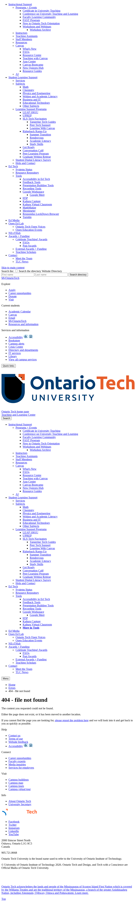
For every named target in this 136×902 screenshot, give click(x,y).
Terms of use (15, 738)
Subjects (20, 83)
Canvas (20, 45)
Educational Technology (36, 102)
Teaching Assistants (27, 36)
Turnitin (27, 217)
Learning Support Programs (31, 109)
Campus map (15, 782)
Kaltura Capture (32, 201)
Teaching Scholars (26, 252)
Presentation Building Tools (38, 185)
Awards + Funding (19, 236)
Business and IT (32, 99)
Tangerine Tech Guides (43, 121)
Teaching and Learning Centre (18, 414)
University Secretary (19, 804)
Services (20, 80)
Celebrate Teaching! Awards (31, 239)
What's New (29, 48)
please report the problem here (72, 720)
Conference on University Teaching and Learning (50, 13)
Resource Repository (27, 172)
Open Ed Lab (16, 223)
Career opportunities (19, 293)
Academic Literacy (40, 140)
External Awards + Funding (31, 248)
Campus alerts (16, 343)
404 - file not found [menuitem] (19, 691)
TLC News (22, 261)
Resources (21, 42)
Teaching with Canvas (35, 58)
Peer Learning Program (36, 153)
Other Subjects (31, 105)
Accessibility (15, 337)
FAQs (26, 51)
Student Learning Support (22, 77)
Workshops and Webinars (37, 26)
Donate (12, 296)
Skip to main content (12, 267)
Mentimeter (29, 210)
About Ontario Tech (19, 801)
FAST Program (31, 20)
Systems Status (24, 169)
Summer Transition (40, 134)
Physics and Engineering (36, 93)
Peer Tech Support (40, 125)
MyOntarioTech (17, 321)
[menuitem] (71, 39)
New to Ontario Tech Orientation (41, 23)
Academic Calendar (19, 311)
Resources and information (23, 324)
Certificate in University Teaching (41, 10)
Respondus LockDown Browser (41, 213)
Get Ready (29, 147)
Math (26, 86)
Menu (5, 678)
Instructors (21, 32)
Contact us (14, 735)
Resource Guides (32, 71)
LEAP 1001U (30, 112)
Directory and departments (23, 349)
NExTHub (14, 232)
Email (11, 317)
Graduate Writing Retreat (37, 156)
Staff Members (24, 39)
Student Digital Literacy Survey (33, 159)
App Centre (29, 61)
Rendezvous (37, 137)
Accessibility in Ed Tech (36, 179)
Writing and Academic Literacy (40, 96)
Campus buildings (18, 779)
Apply (12, 289)
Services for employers (21, 767)
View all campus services (22, 359)
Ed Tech (13, 166)
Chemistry (28, 90)
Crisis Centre (15, 346)
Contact (12, 255)
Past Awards (29, 245)
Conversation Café (33, 150)
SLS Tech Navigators (35, 118)
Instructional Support (20, 4)
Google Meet (37, 194)
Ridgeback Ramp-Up (35, 131)
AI (17, 74)
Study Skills (36, 144)
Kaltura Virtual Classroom (37, 204)
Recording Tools (32, 188)
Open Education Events (29, 229)
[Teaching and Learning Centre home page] (68, 408)
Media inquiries (17, 764)
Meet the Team (24, 258)
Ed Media (13, 220)
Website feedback (18, 741)
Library (12, 356)
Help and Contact (25, 163)
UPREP (27, 115)
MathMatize (29, 207)
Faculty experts (17, 761)
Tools (19, 175)
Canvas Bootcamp (33, 64)
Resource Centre (32, 55)
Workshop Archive (40, 29)
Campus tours (16, 785)
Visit (11, 299)
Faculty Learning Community (39, 17)
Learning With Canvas (42, 128)
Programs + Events (26, 7)
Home (11, 684)
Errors (11, 687)
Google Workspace (33, 191)
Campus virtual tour (19, 789)
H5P (25, 198)
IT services (14, 353)
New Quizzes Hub (33, 67)
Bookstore (14, 340)
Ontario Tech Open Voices (30, 226)
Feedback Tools (31, 182)
